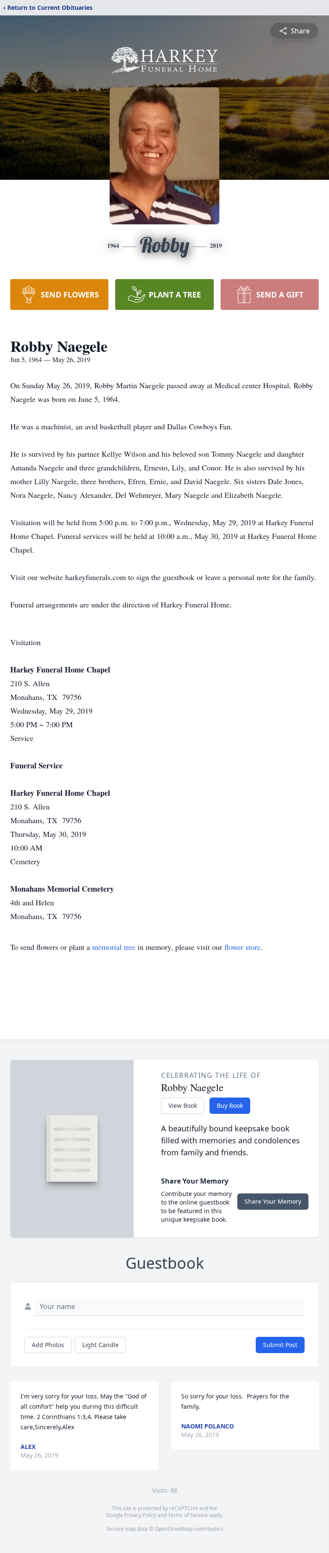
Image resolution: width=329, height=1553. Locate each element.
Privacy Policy (140, 1515)
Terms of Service (188, 1515)
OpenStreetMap (174, 1528)
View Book (182, 1105)
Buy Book (230, 1105)
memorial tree (113, 947)
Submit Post (280, 1345)
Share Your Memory (273, 1201)
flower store (242, 947)
